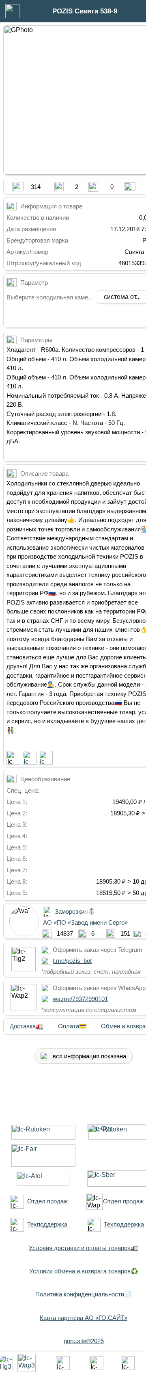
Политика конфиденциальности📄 (83, 1294)
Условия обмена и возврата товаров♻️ (83, 1271)
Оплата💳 (72, 1026)
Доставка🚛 (26, 1026)
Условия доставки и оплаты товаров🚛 (83, 1247)
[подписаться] (13, 758)
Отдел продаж (47, 1201)
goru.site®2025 (84, 1340)
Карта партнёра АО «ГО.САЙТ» (83, 1317)
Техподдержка (47, 1224)
